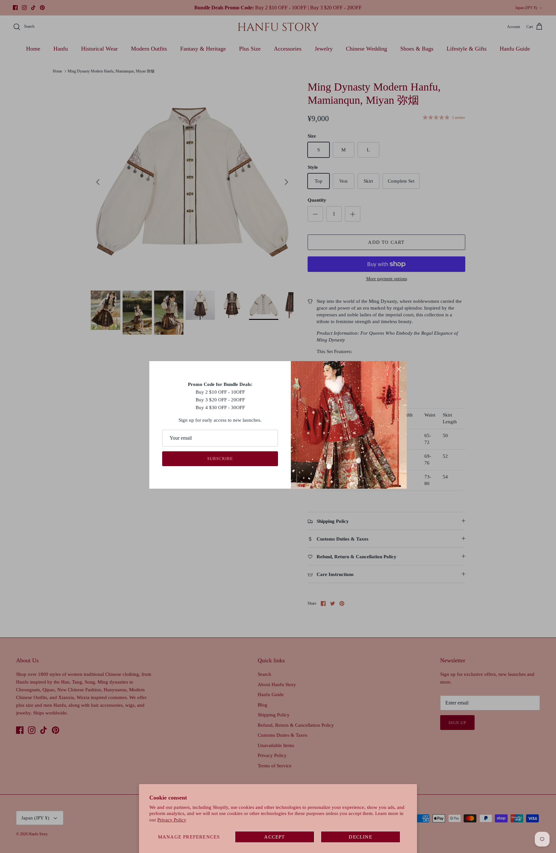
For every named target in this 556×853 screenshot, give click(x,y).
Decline (360, 836)
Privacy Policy (171, 819)
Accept (274, 836)
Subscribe (220, 458)
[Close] (399, 369)
